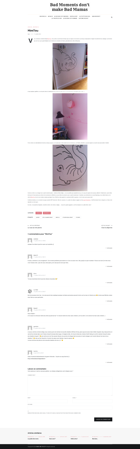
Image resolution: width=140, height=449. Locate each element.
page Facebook (86, 200)
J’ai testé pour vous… (85, 16)
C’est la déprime (106, 227)
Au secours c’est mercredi (61, 16)
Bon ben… (95, 439)
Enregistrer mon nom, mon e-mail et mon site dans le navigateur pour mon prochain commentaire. (54, 413)
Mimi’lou (49, 38)
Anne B (36, 255)
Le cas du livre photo (35, 227)
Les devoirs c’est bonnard (70, 18)
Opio (29, 34)
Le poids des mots (33, 439)
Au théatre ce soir (57, 18)
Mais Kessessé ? (96, 16)
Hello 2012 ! (74, 439)
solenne (36, 239)
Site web (30, 404)
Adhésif (37, 217)
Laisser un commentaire (103, 419)
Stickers (78, 217)
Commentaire (32, 375)
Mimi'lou (58, 217)
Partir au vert (74, 16)
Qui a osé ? (52, 439)
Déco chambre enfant (48, 217)
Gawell (35, 308)
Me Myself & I (43, 16)
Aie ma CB (50, 16)
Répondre (109, 248)
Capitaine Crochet (83, 18)
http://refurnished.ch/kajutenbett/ (36, 358)
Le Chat (36, 290)
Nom (29, 397)
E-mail (74, 397)
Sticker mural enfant (68, 217)
